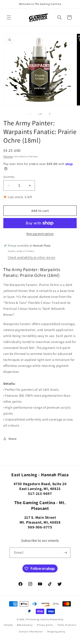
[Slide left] (30, 114)
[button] (9, 17)
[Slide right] (50, 114)
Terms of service (66, 624)
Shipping (8, 156)
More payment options (40, 233)
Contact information (31, 631)
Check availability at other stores (31, 257)
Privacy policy (45, 624)
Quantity (8, 177)
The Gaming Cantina (38, 619)
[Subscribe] (65, 552)
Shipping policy (56, 631)
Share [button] (12, 439)
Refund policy (25, 624)
